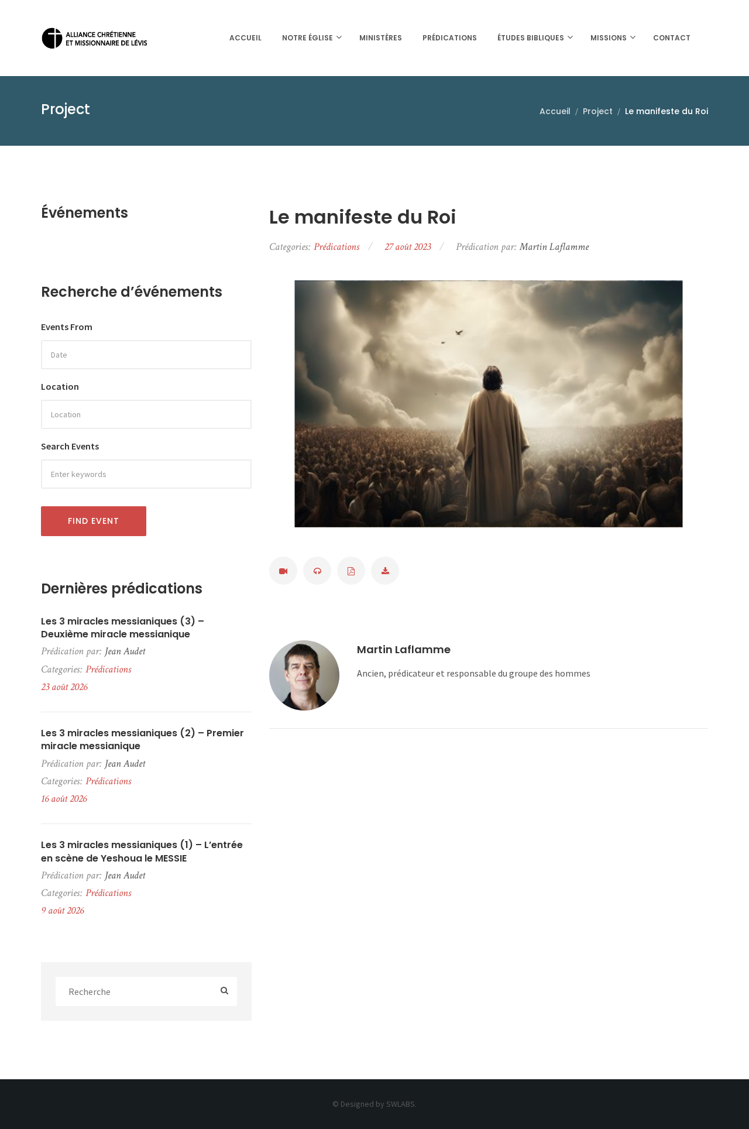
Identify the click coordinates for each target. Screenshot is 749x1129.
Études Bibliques (530, 38)
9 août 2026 (62, 910)
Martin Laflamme (404, 649)
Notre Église (307, 38)
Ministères (380, 38)
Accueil (245, 38)
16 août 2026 (64, 798)
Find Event (93, 521)
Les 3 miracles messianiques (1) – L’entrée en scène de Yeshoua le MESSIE (142, 851)
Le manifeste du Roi (362, 217)
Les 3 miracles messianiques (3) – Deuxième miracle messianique (122, 628)
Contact (671, 38)
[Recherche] (224, 991)
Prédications (449, 38)
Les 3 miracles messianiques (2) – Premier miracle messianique (142, 740)
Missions (608, 38)
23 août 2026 (64, 687)
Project (598, 111)
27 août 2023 (407, 246)
